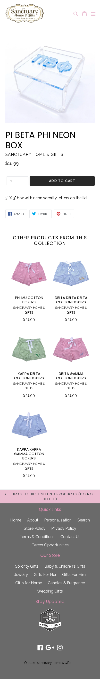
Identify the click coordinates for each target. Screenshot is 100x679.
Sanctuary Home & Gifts (54, 663)
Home (15, 520)
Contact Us (70, 536)
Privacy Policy (63, 528)
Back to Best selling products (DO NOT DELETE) (53, 496)
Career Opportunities (50, 545)
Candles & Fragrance (66, 583)
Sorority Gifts (27, 566)
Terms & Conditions (37, 536)
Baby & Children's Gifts (64, 566)
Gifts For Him (74, 574)
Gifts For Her (45, 574)
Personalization (58, 520)
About (32, 520)
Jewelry (21, 574)
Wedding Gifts (50, 591)
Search (83, 520)
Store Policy (34, 528)
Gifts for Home (28, 583)
